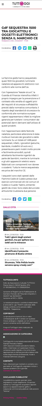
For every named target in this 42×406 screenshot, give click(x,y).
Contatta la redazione (11, 371)
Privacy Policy (8, 398)
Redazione (6, 41)
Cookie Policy (22, 398)
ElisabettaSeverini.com (12, 330)
